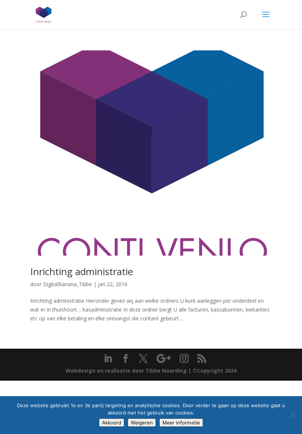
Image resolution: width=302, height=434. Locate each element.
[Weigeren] (292, 415)
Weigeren (142, 423)
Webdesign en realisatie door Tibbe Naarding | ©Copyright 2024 (151, 370)
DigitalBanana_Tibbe (67, 284)
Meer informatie (181, 423)
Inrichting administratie (81, 271)
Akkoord (111, 423)
